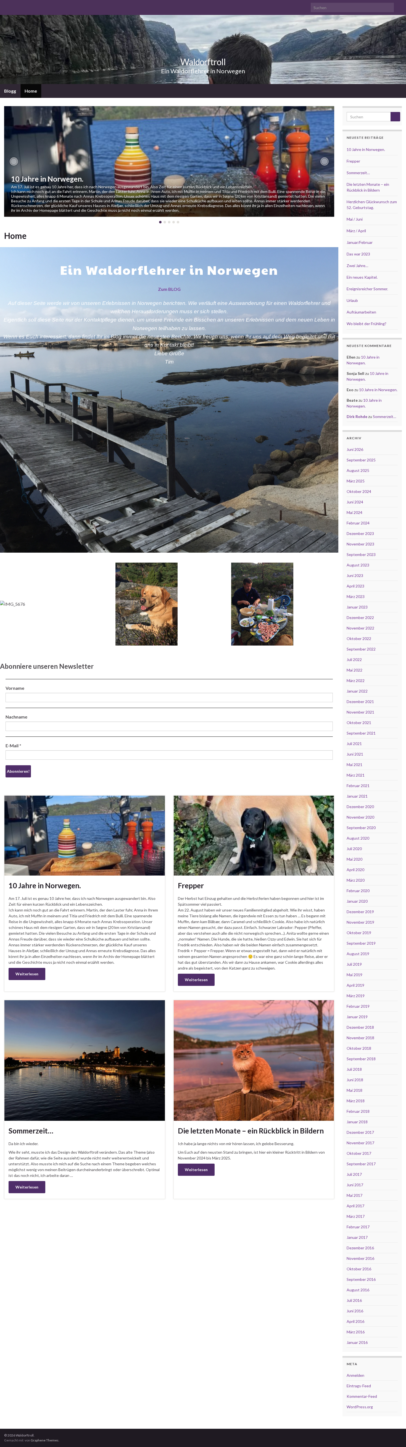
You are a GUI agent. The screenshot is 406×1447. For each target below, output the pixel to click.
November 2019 (360, 922)
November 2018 (360, 1037)
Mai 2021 (354, 764)
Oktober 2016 (359, 1268)
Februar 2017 (358, 1226)
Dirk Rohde (357, 416)
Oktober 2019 (359, 932)
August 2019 (358, 953)
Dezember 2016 (360, 1247)
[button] (14, 161)
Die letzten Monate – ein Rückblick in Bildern (251, 1130)
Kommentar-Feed (362, 1396)
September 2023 (361, 554)
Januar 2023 (357, 607)
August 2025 (358, 470)
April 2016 (355, 1321)
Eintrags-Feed (359, 1385)
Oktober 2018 (359, 1048)
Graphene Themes (45, 1440)
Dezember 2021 (360, 701)
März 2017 (356, 1216)
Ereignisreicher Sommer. (367, 288)
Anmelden (355, 1375)
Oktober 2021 (359, 722)
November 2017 (360, 1142)
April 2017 (355, 1205)
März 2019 (356, 995)
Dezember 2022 (360, 617)
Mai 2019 (354, 974)
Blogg (10, 90)
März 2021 (356, 775)
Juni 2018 (355, 1079)
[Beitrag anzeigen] (169, 161)
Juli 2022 (354, 659)
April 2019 (355, 985)
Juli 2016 (354, 1300)
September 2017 (361, 1163)
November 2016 (360, 1258)
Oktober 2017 (359, 1153)
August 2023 (358, 565)
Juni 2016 (355, 1310)
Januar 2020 (357, 901)
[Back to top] (393, 1434)
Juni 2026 (355, 449)
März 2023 (356, 596)
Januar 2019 (357, 1016)
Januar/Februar (360, 242)
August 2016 (358, 1289)
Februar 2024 (358, 523)
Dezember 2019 (360, 911)
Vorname (15, 688)
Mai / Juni (355, 219)
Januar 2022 (357, 691)
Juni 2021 (355, 754)
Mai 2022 (354, 670)
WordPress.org (360, 1406)
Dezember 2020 (360, 806)
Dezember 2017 (360, 1132)
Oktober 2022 (359, 638)
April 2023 (355, 586)
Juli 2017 (354, 1174)
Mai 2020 (354, 859)
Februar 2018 (358, 1111)
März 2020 (356, 880)
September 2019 (361, 943)
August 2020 (358, 838)
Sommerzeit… (31, 1130)
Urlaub (352, 300)
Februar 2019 (358, 1006)
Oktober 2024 (359, 491)
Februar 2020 (358, 890)
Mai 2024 (354, 512)
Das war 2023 (358, 254)
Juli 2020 (354, 848)
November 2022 (360, 628)
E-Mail (13, 745)
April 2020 (355, 869)
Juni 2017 (355, 1184)
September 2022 (361, 649)
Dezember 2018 (360, 1027)
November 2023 (360, 544)
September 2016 (361, 1279)
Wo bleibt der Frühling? (366, 323)
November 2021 (360, 712)
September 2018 (361, 1058)
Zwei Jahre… (357, 265)
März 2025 (356, 481)
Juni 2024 (355, 502)
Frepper (191, 885)
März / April (356, 230)
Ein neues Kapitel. (362, 277)
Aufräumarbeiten (361, 312)
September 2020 (361, 827)
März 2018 (356, 1100)
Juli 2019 (354, 964)
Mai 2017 (354, 1195)
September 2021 (361, 733)
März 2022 (356, 680)
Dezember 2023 (360, 533)
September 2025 (361, 460)
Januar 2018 (357, 1121)
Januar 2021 (357, 796)
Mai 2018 (354, 1090)
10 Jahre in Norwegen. (47, 178)
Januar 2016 (357, 1342)
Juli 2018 (354, 1069)
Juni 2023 (355, 575)
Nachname (16, 716)
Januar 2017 (357, 1237)
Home (31, 90)
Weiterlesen (26, 973)
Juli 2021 (354, 743)
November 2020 (360, 817)
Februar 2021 (358, 785)
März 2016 (356, 1332)
